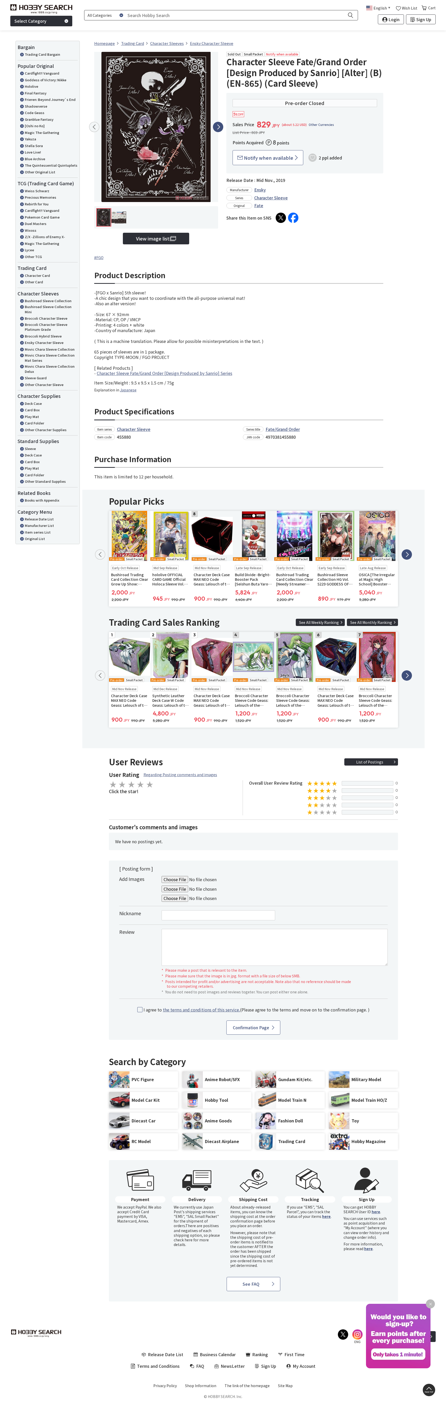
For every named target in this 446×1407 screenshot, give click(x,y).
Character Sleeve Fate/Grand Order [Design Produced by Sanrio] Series (164, 373)
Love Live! (33, 152)
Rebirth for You (37, 204)
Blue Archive (35, 158)
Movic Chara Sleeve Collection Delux (50, 369)
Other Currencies (321, 125)
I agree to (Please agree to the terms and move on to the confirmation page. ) (257, 1009)
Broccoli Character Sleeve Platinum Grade (46, 327)
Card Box (32, 409)
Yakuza (30, 138)
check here (183, 1239)
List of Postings (369, 762)
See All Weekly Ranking (319, 622)
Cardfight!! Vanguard (42, 73)
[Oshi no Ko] (35, 125)
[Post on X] (281, 218)
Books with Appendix (42, 500)
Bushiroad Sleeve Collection (48, 300)
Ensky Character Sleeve (44, 342)
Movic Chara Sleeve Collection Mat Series (50, 358)
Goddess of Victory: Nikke (45, 79)
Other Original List (40, 172)
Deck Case (33, 403)
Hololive (31, 86)
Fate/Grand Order (283, 429)
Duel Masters (35, 223)
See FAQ (251, 1284)
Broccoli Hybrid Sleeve (43, 336)
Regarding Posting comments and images (180, 774)
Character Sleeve (271, 198)
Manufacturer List (39, 525)
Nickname (130, 913)
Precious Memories (40, 197)
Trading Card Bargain (42, 54)
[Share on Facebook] (293, 218)
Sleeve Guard (36, 377)
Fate (258, 205)
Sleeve (30, 448)
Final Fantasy (35, 93)
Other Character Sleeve (44, 384)
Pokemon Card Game (42, 217)
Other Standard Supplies (45, 481)
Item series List (38, 532)
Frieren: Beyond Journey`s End (50, 99)
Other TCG (33, 256)
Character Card (37, 275)
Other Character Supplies (46, 429)
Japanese (128, 389)
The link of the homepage (247, 1385)
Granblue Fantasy (39, 119)
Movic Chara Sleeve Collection (50, 349)
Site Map (285, 1385)
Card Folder (34, 423)
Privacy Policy (165, 1385)
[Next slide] (218, 127)
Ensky (260, 190)
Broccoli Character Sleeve (46, 318)
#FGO (98, 257)
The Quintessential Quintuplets (51, 165)
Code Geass (34, 112)
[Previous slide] (94, 127)
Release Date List (39, 519)
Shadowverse (36, 106)
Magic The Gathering (42, 132)
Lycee (29, 249)
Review (126, 931)
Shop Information (200, 1385)
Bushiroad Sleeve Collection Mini (48, 309)
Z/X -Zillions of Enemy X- (45, 236)
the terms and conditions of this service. (201, 1010)
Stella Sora (34, 145)
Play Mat (32, 416)
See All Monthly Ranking (371, 622)
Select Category (30, 21)
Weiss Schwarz (37, 190)
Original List (35, 538)
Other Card (34, 281)
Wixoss (30, 230)
